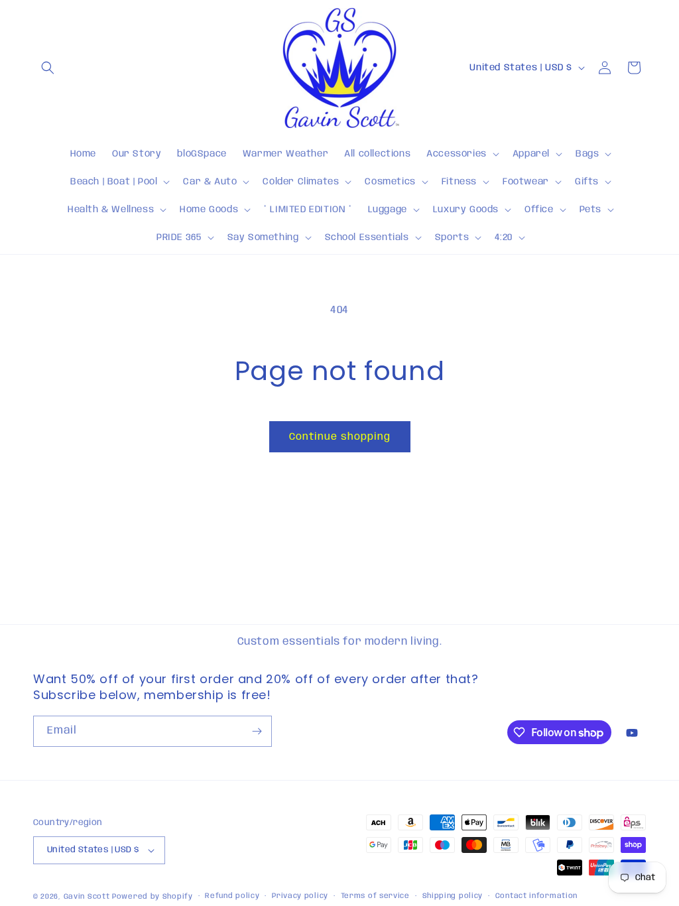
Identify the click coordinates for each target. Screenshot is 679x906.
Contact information (536, 896)
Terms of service (375, 896)
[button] (47, 67)
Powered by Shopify (152, 897)
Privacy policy (300, 896)
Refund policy (232, 896)
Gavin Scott (88, 897)
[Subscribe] (256, 731)
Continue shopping (340, 437)
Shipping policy (452, 896)
